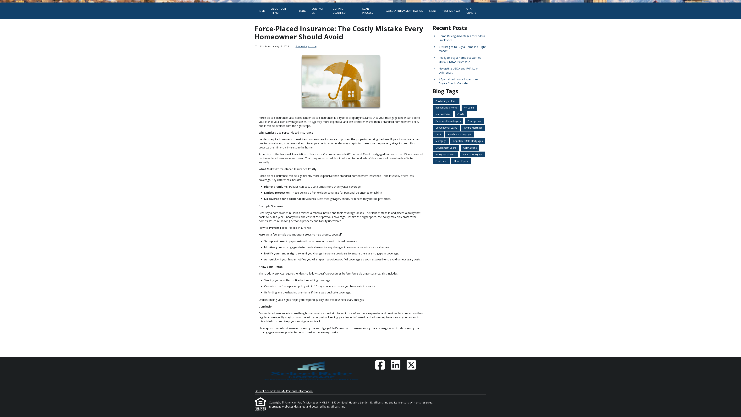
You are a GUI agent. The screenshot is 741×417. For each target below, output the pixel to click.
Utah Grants (471, 10)
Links (432, 11)
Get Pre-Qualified (339, 10)
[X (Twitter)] (411, 364)
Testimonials (451, 11)
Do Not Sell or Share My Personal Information (284, 391)
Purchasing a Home (306, 46)
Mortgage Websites (281, 406)
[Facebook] (380, 364)
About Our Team (278, 10)
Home (261, 11)
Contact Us (318, 10)
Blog (302, 11)
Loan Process (367, 10)
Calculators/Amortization (404, 11)
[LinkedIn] (395, 364)
